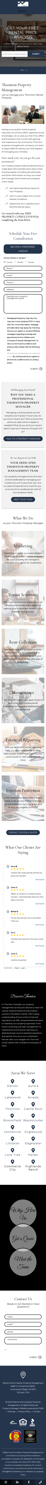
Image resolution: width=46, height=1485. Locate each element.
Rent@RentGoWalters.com (13, 1471)
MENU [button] (23, 11)
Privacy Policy (24, 1411)
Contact (36, 1411)
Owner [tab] (10, 262)
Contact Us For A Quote (23, 832)
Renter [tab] (20, 262)
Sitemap (11, 1411)
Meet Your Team (23, 499)
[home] (23, 4)
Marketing (22, 70)
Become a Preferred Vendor (23, 249)
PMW (41, 1408)
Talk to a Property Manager (23, 438)
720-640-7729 (24, 43)
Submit (36, 54)
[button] (6, 1482)
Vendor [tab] (31, 262)
